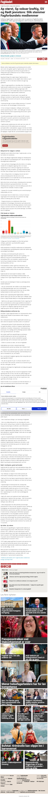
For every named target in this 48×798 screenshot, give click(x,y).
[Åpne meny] (45, 2)
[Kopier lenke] (46, 59)
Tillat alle (39, 408)
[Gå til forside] (6, 2)
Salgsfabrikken (26, 780)
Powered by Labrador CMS (24, 796)
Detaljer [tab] (24, 392)
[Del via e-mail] (43, 59)
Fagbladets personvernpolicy (27, 792)
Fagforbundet (24, 775)
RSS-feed (41, 781)
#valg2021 (24, 563)
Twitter (32, 781)
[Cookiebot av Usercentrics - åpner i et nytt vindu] (41, 389)
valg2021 (19, 563)
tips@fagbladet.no (21, 778)
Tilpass (23, 408)
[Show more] (5, 145)
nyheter (14, 563)
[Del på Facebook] (38, 59)
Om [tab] (39, 392)
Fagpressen (15, 790)
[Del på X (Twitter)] (41, 59)
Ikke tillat (9, 408)
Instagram (19, 783)
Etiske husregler (10, 792)
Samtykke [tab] (8, 392)
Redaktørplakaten (32, 790)
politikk (9, 563)
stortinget (3, 563)
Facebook (26, 781)
